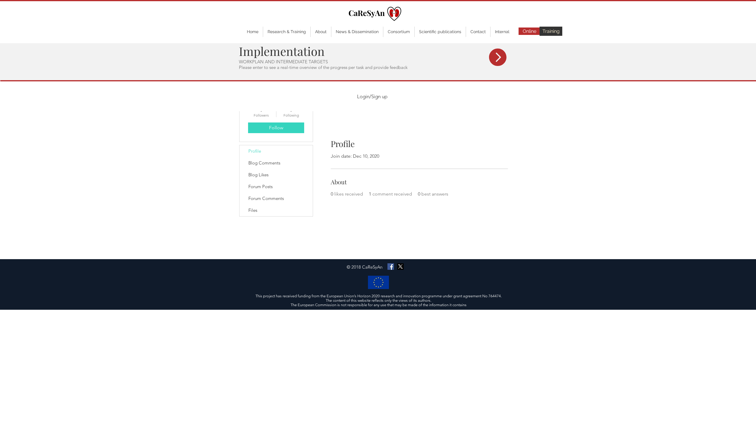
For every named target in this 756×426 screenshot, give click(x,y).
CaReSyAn (366, 13)
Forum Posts (260, 186)
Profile (254, 151)
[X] (400, 266)
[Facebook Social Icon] (390, 266)
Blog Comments (264, 163)
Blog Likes (258, 175)
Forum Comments (266, 198)
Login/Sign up (372, 96)
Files (252, 210)
